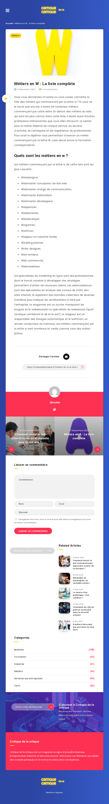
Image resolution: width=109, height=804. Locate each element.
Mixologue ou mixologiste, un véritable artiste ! (81, 580)
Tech (17, 685)
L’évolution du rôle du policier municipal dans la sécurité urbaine (83, 611)
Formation (20, 656)
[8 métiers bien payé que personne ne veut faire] (64, 625)
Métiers (15, 35)
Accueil (9, 23)
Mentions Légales (54, 792)
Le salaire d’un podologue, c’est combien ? (81, 595)
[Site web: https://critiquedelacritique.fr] (54, 409)
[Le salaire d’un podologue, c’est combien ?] (64, 593)
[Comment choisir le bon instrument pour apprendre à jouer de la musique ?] (64, 561)
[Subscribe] (51, 707)
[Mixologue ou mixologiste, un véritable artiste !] (64, 578)
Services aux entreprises (28, 678)
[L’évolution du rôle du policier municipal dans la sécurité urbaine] (64, 607)
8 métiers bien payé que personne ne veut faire (83, 627)
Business (19, 649)
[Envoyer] (50, 550)
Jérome (54, 402)
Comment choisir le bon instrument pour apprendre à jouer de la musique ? (83, 564)
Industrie (19, 664)
